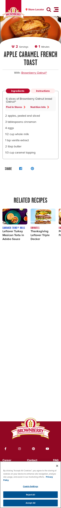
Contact (32, 460)
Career (6, 460)
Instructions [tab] (43, 91)
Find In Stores (14, 107)
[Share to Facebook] (21, 168)
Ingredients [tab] (17, 91)
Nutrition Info (38, 107)
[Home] (13, 13)
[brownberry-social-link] (5, 449)
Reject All (30, 494)
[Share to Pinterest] (32, 168)
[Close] (57, 465)
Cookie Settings (30, 486)
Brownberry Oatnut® (34, 73)
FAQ (56, 460)
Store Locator (36, 9)
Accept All (30, 502)
